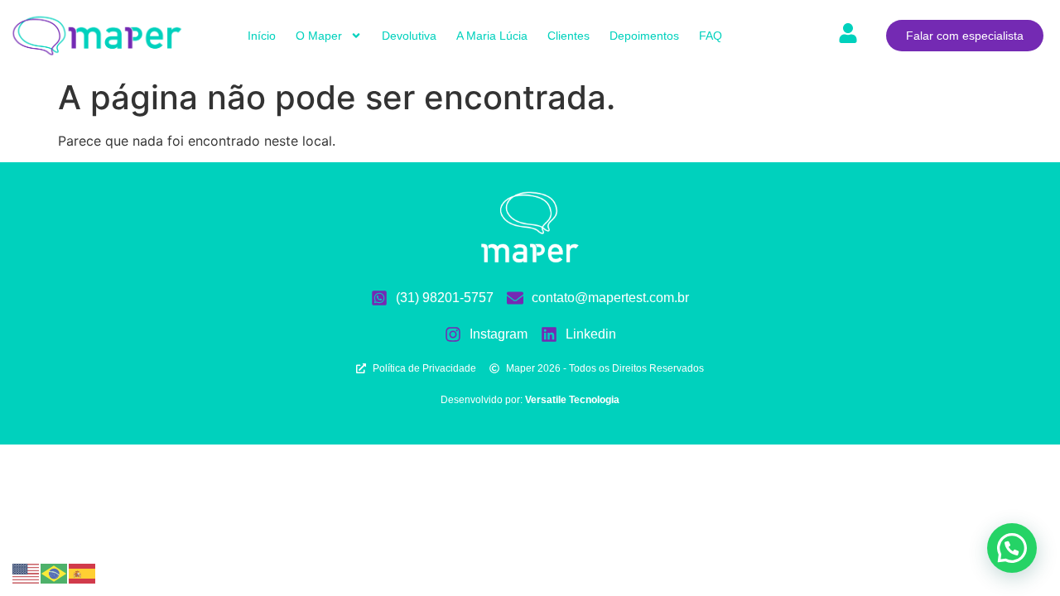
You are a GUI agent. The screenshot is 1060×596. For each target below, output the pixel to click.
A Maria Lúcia (492, 35)
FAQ (710, 35)
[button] (1012, 548)
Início (262, 35)
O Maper (319, 35)
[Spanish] (83, 572)
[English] (26, 572)
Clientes (568, 35)
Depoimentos (644, 35)
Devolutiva (409, 35)
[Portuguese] (55, 572)
